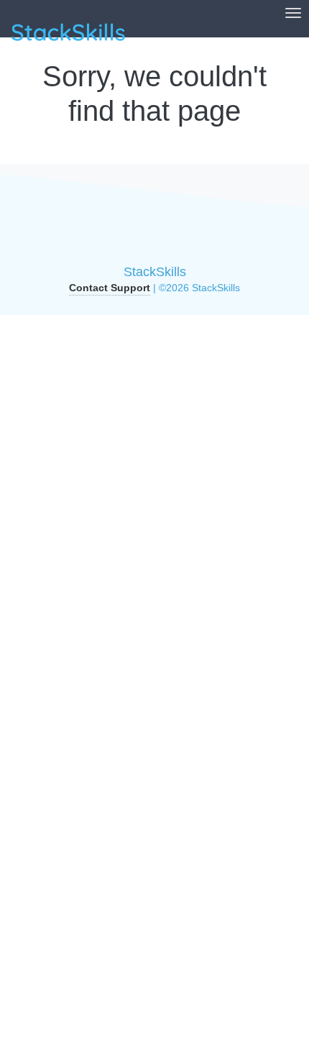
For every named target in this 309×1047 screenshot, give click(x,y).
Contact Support (109, 287)
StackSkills (155, 272)
